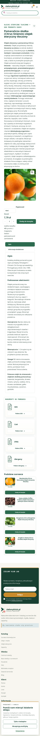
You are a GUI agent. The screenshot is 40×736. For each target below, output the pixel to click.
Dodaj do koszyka (26, 221)
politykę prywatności (16, 600)
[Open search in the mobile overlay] (20, 13)
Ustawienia (20, 731)
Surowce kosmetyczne (8, 637)
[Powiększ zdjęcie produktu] (20, 185)
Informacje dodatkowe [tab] (16, 249)
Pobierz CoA (20, 431)
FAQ (2, 665)
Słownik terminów (7, 672)
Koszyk (3, 693)
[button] (32, 172)
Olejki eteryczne (6, 644)
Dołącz (20, 595)
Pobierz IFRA (20, 448)
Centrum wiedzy (6, 655)
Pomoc (3, 683)
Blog (2, 675)
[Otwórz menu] (37, 7)
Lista (2, 690)
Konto (3, 686)
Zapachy (4, 647)
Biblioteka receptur (7, 668)
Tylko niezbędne (20, 721)
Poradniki (4, 662)
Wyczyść (6, 214)
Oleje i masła (5, 641)
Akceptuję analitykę (20, 726)
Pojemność (20, 207)
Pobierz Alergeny (20, 466)
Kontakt (3, 696)
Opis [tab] (9, 244)
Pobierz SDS (20, 413)
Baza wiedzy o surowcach (9, 658)
